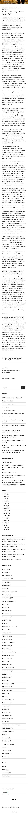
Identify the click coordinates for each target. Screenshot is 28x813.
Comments (6, 773)
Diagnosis (5, 607)
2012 (6, 527)
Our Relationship (6, 699)
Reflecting (5, 712)
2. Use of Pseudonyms (8, 401)
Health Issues (6, 645)
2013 (6, 525)
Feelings (4, 623)
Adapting (8, 358)
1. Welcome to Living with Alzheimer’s (12, 397)
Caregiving (5, 582)
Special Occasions (7, 731)
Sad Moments (6, 715)
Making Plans (5, 680)
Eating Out (5, 614)
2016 (7, 518)
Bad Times (5, 572)
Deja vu (4, 604)
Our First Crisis (17, 559)
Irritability (4, 661)
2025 (6, 496)
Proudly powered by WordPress (10, 807)
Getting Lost (5, 633)
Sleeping (4, 722)
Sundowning (5, 737)
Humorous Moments (7, 652)
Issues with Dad (6, 664)
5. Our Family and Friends (8, 410)
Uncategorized (6, 753)
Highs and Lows (6, 648)
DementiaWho (6, 554)
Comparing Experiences (8, 591)
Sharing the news (6, 718)
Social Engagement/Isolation (10, 725)
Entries (5, 769)
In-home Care (14, 359)
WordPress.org (6, 776)
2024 (6, 498)
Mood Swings (6, 690)
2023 (6, 501)
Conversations (6, 598)
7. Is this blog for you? (8, 416)
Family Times (5, 620)
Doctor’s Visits (6, 610)
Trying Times (5, 750)
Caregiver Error (6, 579)
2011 (6, 530)
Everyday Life (6, 617)
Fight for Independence (8, 626)
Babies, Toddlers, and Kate (9, 472)
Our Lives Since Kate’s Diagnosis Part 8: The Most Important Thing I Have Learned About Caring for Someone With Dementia (14, 482)
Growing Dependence (8, 642)
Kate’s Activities (6, 671)
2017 (7, 515)
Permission (5, 706)
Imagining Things (6, 655)
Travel (4, 747)
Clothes (4, 588)
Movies (4, 693)
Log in (4, 766)
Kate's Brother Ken (7, 668)
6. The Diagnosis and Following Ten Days (13, 413)
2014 (6, 523)
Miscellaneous (6, 687)
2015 (7, 520)
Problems (5, 709)
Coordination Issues (7, 601)
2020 (7, 508)
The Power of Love (7, 462)
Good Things (5, 636)
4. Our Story (5, 407)
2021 (6, 506)
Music (4, 696)
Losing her (5, 674)
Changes (14, 358)
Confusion (5, 594)
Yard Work (5, 757)
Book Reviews (6, 575)
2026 (6, 494)
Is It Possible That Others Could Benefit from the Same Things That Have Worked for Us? (13, 467)
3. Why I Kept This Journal (9, 404)
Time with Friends (7, 744)
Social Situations (6, 728)
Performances (6, 702)
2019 (7, 510)
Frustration (5, 629)
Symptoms (5, 741)
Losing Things (6, 677)
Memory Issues (6, 683)
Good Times (5, 639)
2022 (6, 503)
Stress (4, 734)
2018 (7, 513)
